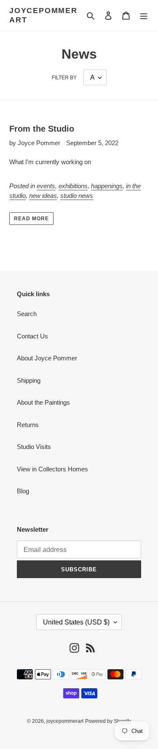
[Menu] (144, 15)
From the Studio (41, 128)
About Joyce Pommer (47, 358)
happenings (107, 185)
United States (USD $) (76, 622)
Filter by (64, 78)
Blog (23, 491)
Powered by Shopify (108, 721)
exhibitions (73, 185)
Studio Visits (34, 446)
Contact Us (32, 336)
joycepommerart (43, 15)
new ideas (43, 195)
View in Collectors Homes (52, 469)
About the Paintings (43, 402)
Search (27, 313)
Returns (28, 424)
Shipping (28, 380)
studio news (76, 195)
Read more (31, 219)
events (46, 185)
